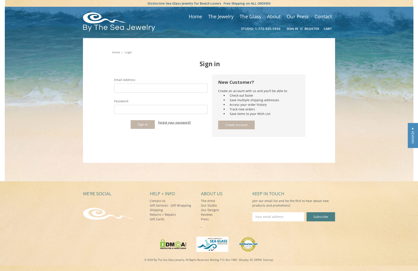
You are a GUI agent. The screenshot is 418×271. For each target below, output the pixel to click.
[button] (413, 135)
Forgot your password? (174, 122)
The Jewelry (221, 16)
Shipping (156, 210)
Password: (121, 101)
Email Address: (125, 80)
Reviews (207, 214)
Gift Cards (157, 219)
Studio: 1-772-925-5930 (260, 28)
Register (312, 28)
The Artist (208, 201)
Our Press (297, 16)
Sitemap (268, 260)
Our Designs (210, 210)
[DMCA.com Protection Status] (173, 244)
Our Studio (209, 205)
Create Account (236, 125)
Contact (323, 16)
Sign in (292, 28)
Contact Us (157, 201)
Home (195, 16)
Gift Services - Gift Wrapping (170, 205)
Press (205, 219)
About (274, 16)
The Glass (250, 16)
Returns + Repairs (163, 214)
